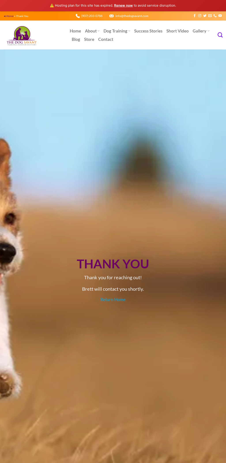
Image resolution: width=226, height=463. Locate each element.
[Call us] (215, 16)
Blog (76, 39)
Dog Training (115, 30)
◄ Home (8, 15)
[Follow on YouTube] (220, 16)
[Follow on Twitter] (204, 16)
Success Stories (148, 30)
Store (89, 39)
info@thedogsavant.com (132, 16)
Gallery (199, 30)
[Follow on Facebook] (194, 16)
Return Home (113, 299)
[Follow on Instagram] (199, 16)
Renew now (123, 5)
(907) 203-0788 (91, 16)
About (91, 30)
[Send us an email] (209, 16)
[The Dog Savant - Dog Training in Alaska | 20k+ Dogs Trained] (33, 35)
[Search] (220, 35)
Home (75, 30)
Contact (105, 39)
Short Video (177, 30)
